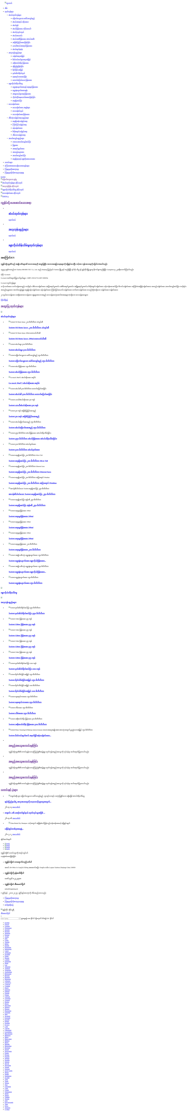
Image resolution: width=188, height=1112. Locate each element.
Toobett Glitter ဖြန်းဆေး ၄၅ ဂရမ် (22, 624)
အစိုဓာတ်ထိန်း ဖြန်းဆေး (21, 63)
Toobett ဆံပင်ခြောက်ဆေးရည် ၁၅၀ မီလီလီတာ (27, 427)
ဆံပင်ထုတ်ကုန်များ (15, 15)
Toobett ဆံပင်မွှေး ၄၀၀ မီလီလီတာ (22, 350)
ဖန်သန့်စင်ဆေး (18, 128)
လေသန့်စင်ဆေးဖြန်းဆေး (21, 114)
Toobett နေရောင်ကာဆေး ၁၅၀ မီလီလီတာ (25, 702)
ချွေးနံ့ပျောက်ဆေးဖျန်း (20, 90)
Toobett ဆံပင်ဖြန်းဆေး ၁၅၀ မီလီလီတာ (24, 372)
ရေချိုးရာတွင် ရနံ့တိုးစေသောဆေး (24, 159)
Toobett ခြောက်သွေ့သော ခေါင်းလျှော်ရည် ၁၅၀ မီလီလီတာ (31, 361)
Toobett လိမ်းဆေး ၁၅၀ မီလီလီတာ (22, 713)
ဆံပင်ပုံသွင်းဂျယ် (18, 32)
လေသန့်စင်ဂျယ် (18, 111)
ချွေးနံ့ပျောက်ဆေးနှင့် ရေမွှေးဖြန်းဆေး (25, 87)
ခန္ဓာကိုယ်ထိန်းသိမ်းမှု (16, 83)
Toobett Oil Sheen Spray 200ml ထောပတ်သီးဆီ (27, 339)
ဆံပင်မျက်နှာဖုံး (18, 49)
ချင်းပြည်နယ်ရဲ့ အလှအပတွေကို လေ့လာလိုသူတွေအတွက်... (28, 802)
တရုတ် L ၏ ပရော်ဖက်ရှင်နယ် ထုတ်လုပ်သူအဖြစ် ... (25, 813)
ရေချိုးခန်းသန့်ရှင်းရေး (20, 121)
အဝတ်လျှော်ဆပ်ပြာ (19, 155)
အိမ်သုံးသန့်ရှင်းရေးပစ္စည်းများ (19, 118)
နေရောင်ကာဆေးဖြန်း (20, 76)
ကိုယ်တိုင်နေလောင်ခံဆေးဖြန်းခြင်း (24, 97)
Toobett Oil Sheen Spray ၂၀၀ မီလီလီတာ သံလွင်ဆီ (29, 328)
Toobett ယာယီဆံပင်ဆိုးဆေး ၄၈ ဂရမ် (23, 405)
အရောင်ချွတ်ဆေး (18, 148)
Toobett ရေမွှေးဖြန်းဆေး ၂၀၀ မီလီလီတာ (25, 550)
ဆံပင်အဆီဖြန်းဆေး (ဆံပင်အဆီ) (24, 39)
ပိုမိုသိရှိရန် (4, 300)
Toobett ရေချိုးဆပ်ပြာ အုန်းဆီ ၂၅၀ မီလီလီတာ (27, 505)
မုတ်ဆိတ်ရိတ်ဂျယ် (19, 73)
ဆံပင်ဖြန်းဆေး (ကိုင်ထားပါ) (22, 28)
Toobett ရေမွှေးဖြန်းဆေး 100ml (21, 516)
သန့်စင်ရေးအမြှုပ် (18, 56)
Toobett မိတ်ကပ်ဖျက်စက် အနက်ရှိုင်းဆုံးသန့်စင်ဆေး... (30, 735)
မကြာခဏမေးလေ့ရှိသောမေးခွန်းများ (17, 166)
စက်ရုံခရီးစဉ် (9, 905)
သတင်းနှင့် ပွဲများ (9, 789)
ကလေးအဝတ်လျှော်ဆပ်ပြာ (22, 142)
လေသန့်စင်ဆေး (14, 104)
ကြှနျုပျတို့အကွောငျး (12, 169)
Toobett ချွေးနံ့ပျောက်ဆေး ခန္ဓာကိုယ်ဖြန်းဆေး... (27, 561)
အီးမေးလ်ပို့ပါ (5, 913)
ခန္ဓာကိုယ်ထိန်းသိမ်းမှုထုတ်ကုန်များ (26, 245)
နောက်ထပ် (12, 220)
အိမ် (6, 8)
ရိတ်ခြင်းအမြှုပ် (18, 70)
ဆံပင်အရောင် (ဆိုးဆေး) (21, 22)
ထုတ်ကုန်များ (9, 11)
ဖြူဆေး (15, 145)
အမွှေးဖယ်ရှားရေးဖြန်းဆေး (22, 94)
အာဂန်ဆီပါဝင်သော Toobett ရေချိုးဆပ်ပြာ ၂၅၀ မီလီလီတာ (32, 494)
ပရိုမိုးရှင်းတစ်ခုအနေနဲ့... (14, 829)
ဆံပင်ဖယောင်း (17, 35)
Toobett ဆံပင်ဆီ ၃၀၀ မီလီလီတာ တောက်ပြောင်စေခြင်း (30, 394)
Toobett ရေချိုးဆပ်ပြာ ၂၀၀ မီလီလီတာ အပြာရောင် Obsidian (33, 483)
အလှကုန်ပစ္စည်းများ (15, 52)
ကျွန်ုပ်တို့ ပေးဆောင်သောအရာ (16, 202)
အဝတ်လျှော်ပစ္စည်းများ (16, 138)
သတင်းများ (9, 162)
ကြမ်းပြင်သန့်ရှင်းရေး (20, 124)
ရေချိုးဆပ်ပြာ (17, 100)
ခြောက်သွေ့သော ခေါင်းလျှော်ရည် (24, 18)
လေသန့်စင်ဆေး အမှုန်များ (21, 107)
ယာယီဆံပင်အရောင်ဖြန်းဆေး (22, 46)
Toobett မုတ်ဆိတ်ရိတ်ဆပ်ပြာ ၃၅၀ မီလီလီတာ (27, 613)
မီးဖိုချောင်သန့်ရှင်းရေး (20, 131)
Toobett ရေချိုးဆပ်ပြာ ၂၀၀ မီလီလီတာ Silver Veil (28, 461)
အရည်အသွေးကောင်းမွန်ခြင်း (23, 745)
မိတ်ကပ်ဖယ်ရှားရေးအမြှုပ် (22, 59)
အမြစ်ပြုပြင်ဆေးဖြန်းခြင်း (21, 42)
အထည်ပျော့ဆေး (18, 152)
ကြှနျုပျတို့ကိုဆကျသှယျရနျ (14, 172)
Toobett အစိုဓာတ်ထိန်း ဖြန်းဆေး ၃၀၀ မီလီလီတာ (28, 724)
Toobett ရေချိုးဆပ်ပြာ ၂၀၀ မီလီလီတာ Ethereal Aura (30, 472)
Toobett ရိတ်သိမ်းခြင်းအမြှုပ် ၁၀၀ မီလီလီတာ (26, 691)
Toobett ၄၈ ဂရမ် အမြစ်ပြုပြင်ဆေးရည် (24, 416)
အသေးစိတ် (16, 807)
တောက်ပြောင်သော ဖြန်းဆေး (22, 80)
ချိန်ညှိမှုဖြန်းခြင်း (18, 66)
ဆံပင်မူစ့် (16, 25)
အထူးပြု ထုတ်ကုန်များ (12, 306)
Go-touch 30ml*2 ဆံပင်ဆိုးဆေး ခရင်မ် (24, 383)
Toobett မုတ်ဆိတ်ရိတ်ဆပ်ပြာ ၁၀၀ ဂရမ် (24, 669)
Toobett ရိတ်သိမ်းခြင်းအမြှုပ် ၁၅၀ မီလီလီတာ (26, 680)
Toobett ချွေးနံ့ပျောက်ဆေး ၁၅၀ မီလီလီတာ (25, 583)
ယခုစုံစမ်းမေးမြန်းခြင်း (8, 856)
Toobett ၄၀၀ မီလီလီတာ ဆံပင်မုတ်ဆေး (24, 450)
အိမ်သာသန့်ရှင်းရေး (19, 135)
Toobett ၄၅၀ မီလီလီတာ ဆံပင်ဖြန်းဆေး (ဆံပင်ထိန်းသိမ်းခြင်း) (33, 439)
